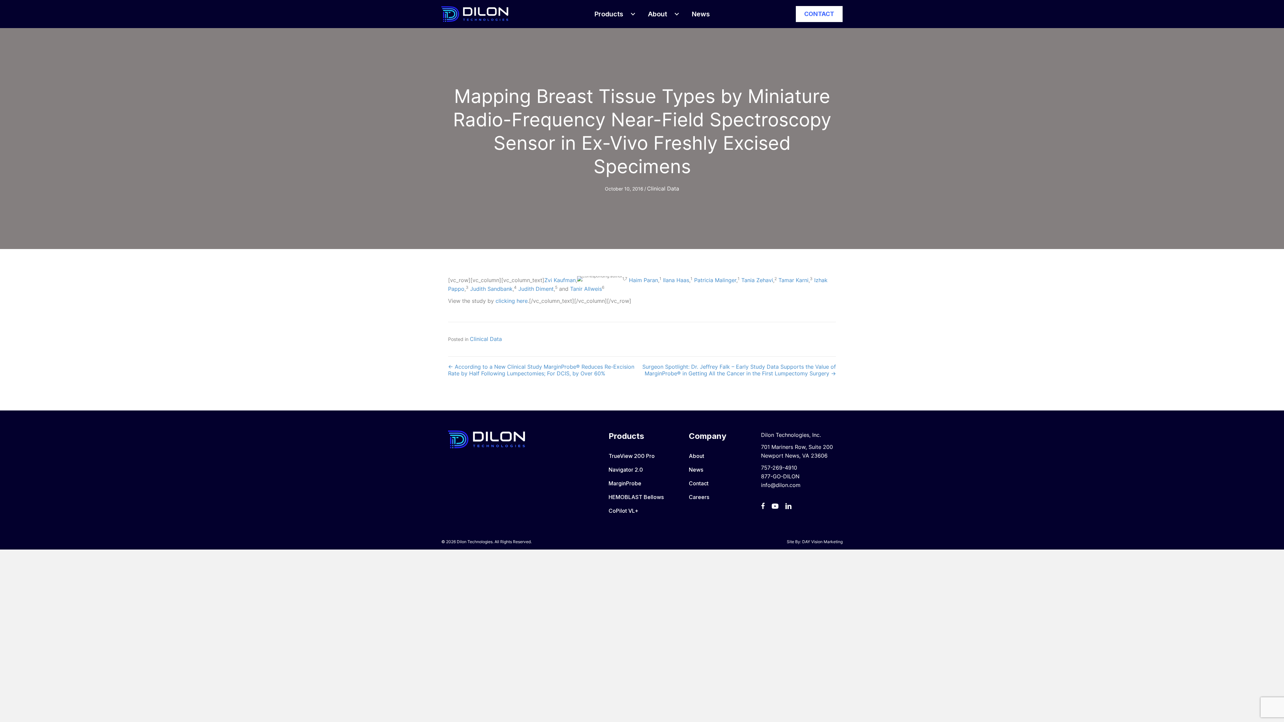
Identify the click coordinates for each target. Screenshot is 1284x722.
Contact (699, 483)
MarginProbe (625, 483)
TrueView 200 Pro (632, 456)
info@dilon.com (780, 485)
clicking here (512, 300)
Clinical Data (663, 188)
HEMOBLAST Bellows (636, 497)
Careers (699, 497)
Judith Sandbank (491, 288)
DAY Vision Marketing (822, 541)
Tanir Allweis (586, 288)
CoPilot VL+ (623, 510)
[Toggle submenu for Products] (633, 14)
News (696, 469)
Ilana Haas (676, 280)
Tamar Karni (793, 280)
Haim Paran (643, 280)
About (696, 456)
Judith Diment (536, 288)
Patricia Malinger (715, 280)
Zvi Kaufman (560, 280)
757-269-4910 (779, 467)
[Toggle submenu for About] (676, 14)
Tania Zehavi (757, 280)
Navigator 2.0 (626, 469)
